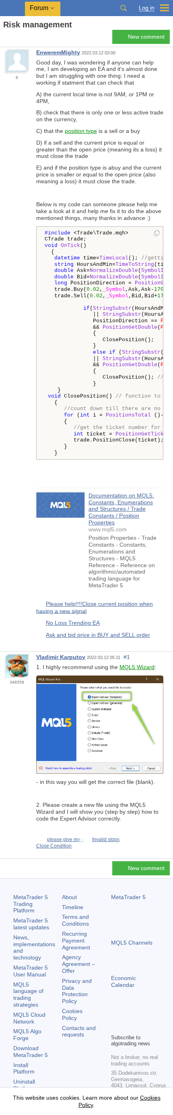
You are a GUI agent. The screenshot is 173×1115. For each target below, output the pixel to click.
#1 (127, 657)
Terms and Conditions (75, 920)
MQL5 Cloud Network (29, 1018)
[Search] (123, 8)
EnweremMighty (58, 52)
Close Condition (54, 846)
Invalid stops (105, 839)
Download (30, 1051)
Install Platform (24, 1068)
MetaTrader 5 (128, 897)
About (69, 897)
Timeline (72, 907)
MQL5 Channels (131, 942)
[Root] (5, 39)
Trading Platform (30, 904)
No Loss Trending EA (73, 623)
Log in (146, 8)
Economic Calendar (123, 981)
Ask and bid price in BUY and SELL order (98, 635)
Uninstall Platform (24, 1085)
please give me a (65, 839)
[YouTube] (154, 1013)
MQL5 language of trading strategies (28, 994)
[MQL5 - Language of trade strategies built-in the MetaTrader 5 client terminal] (12, 8)
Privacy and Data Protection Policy (77, 991)
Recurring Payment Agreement (76, 941)
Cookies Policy (72, 1014)
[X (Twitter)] (141, 1013)
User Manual (30, 971)
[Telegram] (129, 1013)
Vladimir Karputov (60, 657)
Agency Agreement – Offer (78, 964)
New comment (146, 36)
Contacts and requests (79, 1031)
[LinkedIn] (116, 1026)
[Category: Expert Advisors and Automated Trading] (15, 39)
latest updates (31, 924)
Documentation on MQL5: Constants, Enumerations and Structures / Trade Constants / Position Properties (121, 509)
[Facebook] (116, 1013)
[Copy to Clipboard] (156, 234)
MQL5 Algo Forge (27, 1034)
